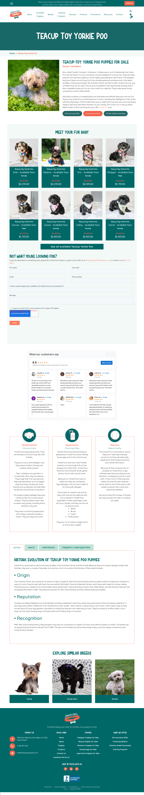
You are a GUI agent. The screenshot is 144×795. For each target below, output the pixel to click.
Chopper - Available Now (120, 172)
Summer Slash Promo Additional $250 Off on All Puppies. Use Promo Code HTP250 (72, 5)
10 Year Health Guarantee (115, 113)
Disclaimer (48, 787)
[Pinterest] (65, 769)
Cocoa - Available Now (56, 225)
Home (12, 53)
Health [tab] (31, 547)
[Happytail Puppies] (16, 14)
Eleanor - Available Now (56, 172)
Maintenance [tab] (48, 547)
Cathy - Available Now (88, 225)
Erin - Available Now (88, 172)
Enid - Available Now (24, 172)
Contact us (103, 107)
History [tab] (17, 547)
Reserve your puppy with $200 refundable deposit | (56, 2)
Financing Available (93, 113)
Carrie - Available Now (120, 225)
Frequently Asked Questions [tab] (76, 547)
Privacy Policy (73, 787)
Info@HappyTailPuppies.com (98, 260)
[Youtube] (71, 769)
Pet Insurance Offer (72, 113)
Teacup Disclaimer (60, 787)
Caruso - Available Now (24, 225)
